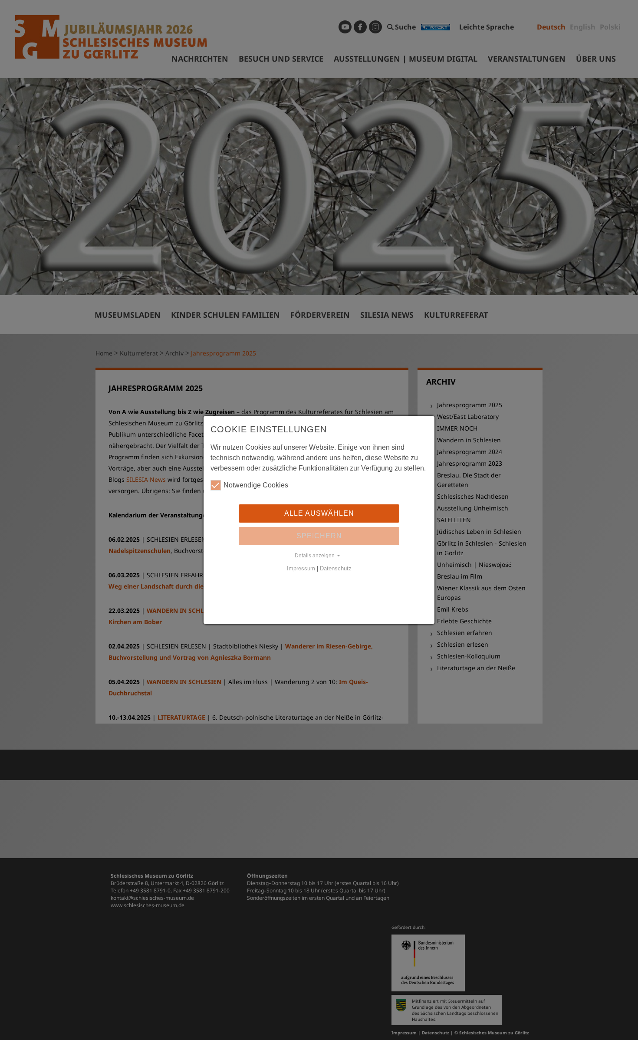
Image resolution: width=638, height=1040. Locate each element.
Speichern (319, 536)
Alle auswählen (319, 513)
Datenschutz (336, 568)
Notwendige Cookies (256, 485)
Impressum (301, 568)
